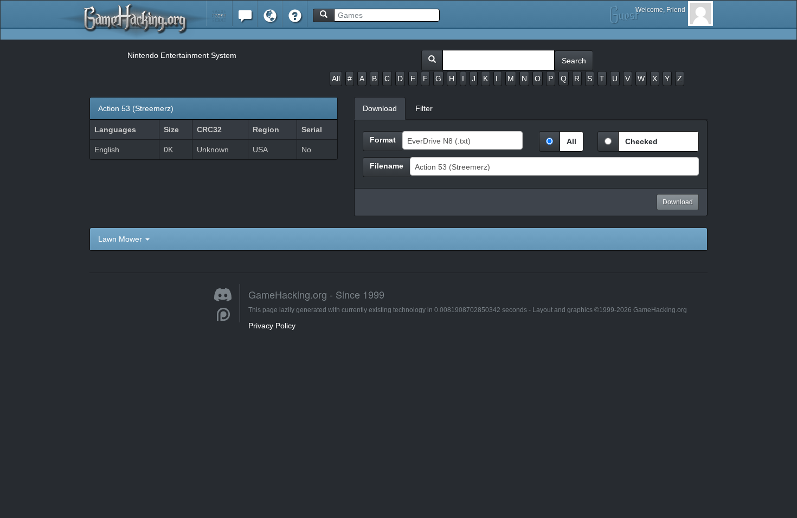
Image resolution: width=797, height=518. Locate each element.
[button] (219, 13)
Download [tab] (380, 108)
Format (383, 140)
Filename (386, 166)
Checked (641, 141)
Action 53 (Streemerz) (135, 108)
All (336, 78)
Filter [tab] (424, 108)
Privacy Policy (271, 325)
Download (678, 202)
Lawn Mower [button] (121, 239)
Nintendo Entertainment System (181, 55)
